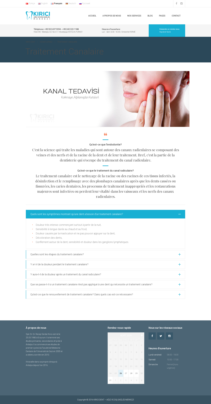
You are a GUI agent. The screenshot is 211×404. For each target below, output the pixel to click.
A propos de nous (111, 16)
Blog (150, 16)
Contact (176, 16)
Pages (162, 16)
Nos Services (134, 16)
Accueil (92, 16)
